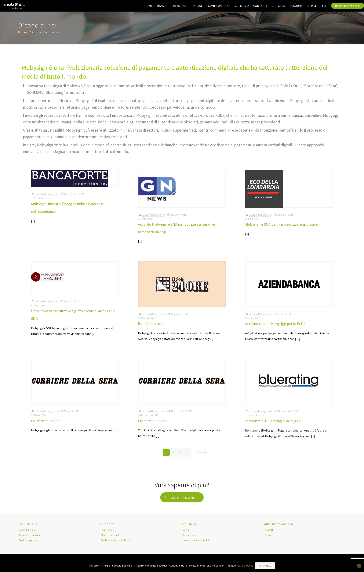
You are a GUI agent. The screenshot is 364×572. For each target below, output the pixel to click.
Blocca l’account (110, 535)
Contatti (269, 530)
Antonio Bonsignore (46, 194)
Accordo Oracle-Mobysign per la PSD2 (275, 323)
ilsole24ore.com (150, 323)
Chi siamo (35, 32)
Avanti (200, 452)
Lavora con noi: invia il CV (196, 540)
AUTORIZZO (265, 565)
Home (22, 32)
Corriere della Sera (45, 420)
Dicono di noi (190, 535)
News (186, 530)
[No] (359, 566)
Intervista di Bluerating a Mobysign (273, 420)
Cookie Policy (245, 565)
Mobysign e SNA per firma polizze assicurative (281, 224)
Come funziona (27, 530)
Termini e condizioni (30, 535)
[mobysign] (17, 6)
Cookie (268, 535)
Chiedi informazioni (182, 497)
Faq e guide (107, 530)
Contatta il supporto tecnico (117, 540)
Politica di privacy (29, 540)
